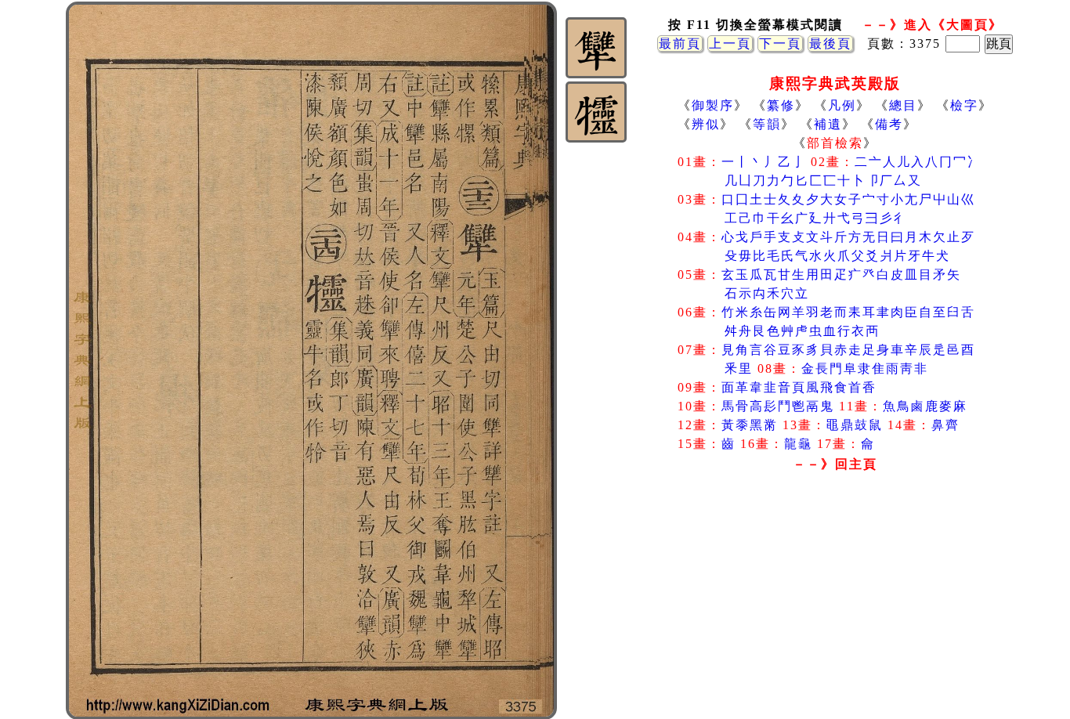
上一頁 (730, 43)
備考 (889, 124)
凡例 (842, 105)
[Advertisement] (835, 602)
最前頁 (680, 43)
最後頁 (830, 43)
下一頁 (780, 43)
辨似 (706, 124)
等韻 (767, 124)
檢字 (964, 105)
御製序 (713, 105)
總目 (903, 105)
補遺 (828, 124)
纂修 (781, 105)
